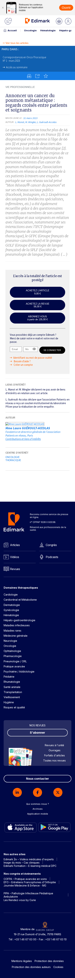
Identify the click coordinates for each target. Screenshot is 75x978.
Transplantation (13, 692)
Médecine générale (15, 635)
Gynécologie (11, 610)
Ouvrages (54, 750)
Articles (15, 545)
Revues (15, 569)
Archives (38, 808)
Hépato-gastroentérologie (19, 620)
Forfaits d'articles (54, 755)
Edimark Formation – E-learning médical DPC (30, 865)
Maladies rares (12, 630)
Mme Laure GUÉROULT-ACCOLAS (27, 428)
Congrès (51, 545)
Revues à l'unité (54, 745)
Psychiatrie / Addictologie (19, 671)
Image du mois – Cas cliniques (22, 862)
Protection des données (49, 961)
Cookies (58, 967)
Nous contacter (37, 778)
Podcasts (52, 557)
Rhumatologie (12, 681)
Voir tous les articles (16, 43)
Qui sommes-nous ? (37, 803)
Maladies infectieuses (17, 625)
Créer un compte (23, 364)
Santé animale (12, 687)
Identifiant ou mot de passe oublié (32, 357)
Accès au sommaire (16, 67)
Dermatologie (12, 604)
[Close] (3, 8)
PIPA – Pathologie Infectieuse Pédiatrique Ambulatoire (28, 895)
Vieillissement (12, 697)
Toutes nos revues (54, 760)
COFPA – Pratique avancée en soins (25, 878)
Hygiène (9, 702)
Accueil (12, 30)
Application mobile (37, 813)
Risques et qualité (14, 707)
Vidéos (14, 557)
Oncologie (30, 30)
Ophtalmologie (12, 650)
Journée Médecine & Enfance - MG (25, 885)
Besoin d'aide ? (22, 361)
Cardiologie (11, 594)
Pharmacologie (13, 656)
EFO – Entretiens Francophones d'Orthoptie (30, 882)
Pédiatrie (9, 676)
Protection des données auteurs (31, 967)
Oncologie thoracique (13, 459)
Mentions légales (21, 961)
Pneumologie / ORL (15, 661)
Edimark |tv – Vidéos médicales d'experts (29, 859)
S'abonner (37, 732)
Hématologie (48, 30)
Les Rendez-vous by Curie (20, 900)
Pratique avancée (14, 666)
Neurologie (10, 640)
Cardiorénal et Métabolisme (20, 599)
